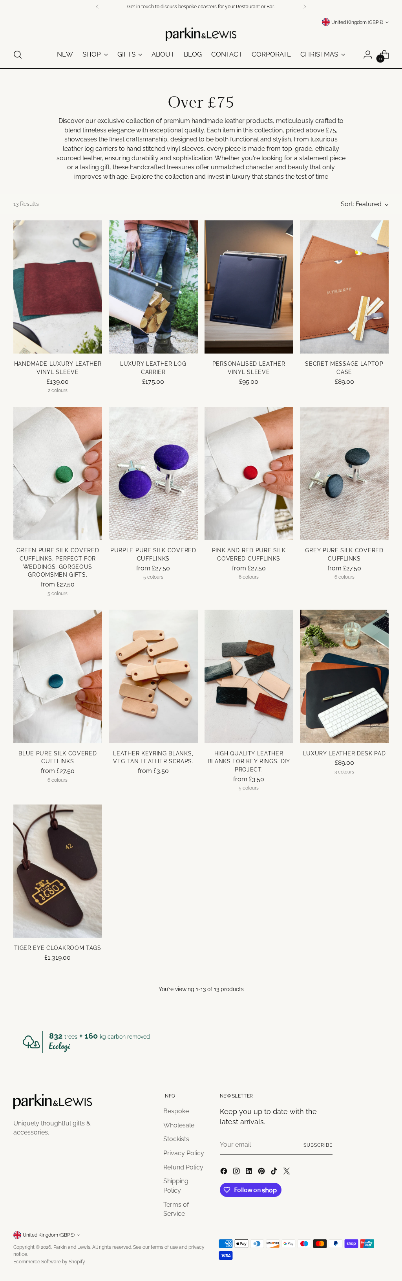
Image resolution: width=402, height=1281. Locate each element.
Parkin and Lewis (71, 1247)
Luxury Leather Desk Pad (344, 753)
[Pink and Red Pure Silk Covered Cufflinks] (249, 474)
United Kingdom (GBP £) (357, 22)
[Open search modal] (18, 54)
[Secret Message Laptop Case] (344, 287)
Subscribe (317, 1145)
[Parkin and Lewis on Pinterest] (262, 1172)
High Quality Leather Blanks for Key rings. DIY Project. (249, 761)
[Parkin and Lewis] (201, 34)
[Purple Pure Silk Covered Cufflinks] (153, 474)
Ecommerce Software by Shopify (49, 1262)
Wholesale (178, 1125)
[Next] (304, 6)
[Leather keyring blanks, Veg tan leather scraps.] (153, 676)
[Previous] (97, 6)
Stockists (176, 1139)
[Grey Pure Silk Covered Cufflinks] (344, 474)
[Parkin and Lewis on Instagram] (237, 1172)
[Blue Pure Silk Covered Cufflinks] (57, 676)
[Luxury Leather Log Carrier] (153, 287)
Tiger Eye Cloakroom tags (57, 948)
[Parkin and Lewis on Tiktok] (275, 1172)
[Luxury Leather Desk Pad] (344, 676)
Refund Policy (183, 1167)
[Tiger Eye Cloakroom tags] (57, 871)
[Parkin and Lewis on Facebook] (224, 1172)
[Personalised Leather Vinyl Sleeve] (249, 287)
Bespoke (176, 1111)
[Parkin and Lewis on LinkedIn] (249, 1172)
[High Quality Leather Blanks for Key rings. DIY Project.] (249, 676)
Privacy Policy (183, 1153)
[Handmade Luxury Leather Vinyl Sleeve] (57, 287)
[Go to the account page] (368, 54)
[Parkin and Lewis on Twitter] (287, 1172)
